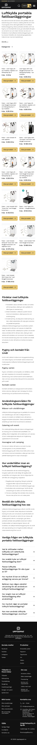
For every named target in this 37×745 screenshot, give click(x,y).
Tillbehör (4, 675)
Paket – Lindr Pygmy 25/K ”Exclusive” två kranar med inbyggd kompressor (27, 139)
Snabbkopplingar (7, 687)
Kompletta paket (25, 649)
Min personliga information (6, 712)
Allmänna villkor (26, 673)
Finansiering (24, 679)
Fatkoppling (5, 678)
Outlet (22, 663)
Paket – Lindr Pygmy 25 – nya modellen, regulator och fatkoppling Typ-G (9, 173)
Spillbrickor (5, 692)
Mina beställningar (7, 703)
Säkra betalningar (26, 676)
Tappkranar (23, 654)
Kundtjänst (5, 730)
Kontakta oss (5, 732)
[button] (34, 6)
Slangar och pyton (7, 690)
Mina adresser (6, 706)
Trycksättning (5, 681)
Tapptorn (23, 651)
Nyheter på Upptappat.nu (25, 690)
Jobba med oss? (26, 686)
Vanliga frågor (6, 727)
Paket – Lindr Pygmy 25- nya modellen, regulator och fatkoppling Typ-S (27, 105)
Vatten (22, 660)
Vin (21, 657)
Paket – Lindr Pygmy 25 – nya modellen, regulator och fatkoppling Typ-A (9, 70)
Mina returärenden (7, 709)
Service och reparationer (24, 682)
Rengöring (4, 684)
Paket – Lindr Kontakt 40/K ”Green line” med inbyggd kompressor (9, 208)
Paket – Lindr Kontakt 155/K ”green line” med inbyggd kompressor (8, 277)
